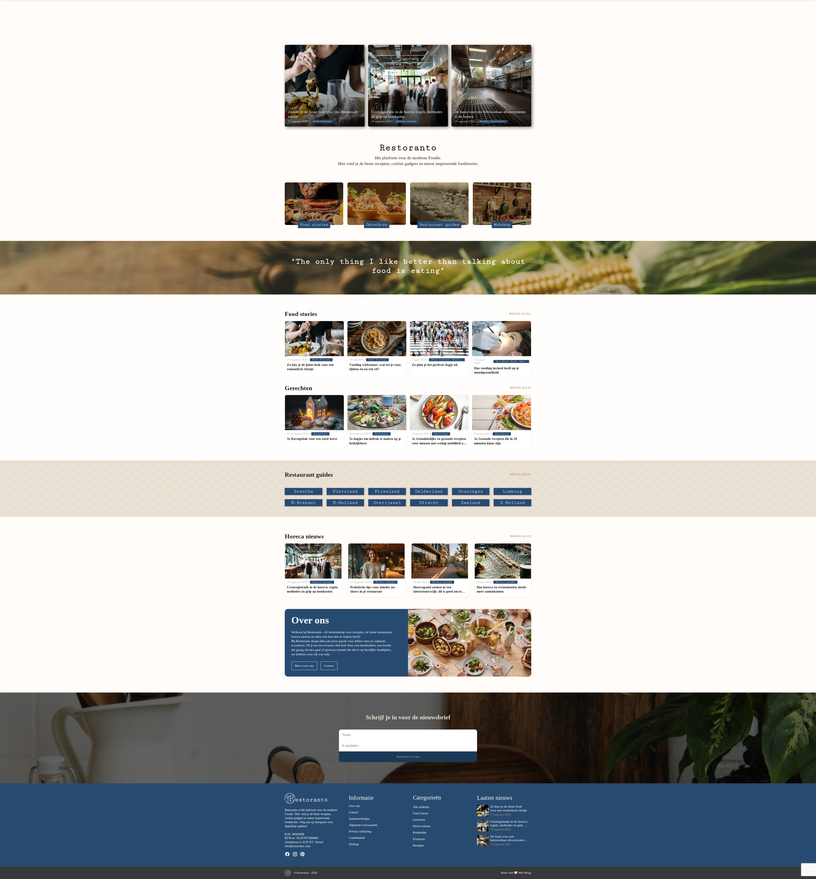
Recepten (418, 845)
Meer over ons (304, 665)
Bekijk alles (520, 313)
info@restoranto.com (297, 846)
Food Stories (420, 813)
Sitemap (354, 844)
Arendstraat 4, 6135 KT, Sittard (304, 842)
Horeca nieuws (422, 826)
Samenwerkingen (359, 818)
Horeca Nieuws (422, 23)
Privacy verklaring (360, 831)
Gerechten (341, 23)
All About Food (305, 23)
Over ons (456, 23)
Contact (329, 665)
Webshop (485, 23)
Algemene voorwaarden (363, 825)
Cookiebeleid (357, 837)
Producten (419, 839)
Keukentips (419, 832)
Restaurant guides (380, 23)
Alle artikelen (421, 807)
